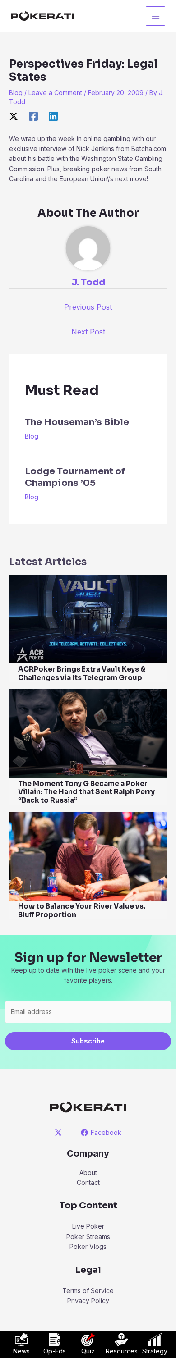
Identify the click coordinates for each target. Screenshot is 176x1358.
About (88, 1172)
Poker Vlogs (88, 1246)
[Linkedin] (53, 116)
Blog (16, 92)
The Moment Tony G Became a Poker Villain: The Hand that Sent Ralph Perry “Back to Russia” (86, 792)
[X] (13, 116)
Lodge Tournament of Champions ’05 (75, 477)
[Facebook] (33, 116)
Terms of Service (88, 1290)
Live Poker (88, 1226)
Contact (88, 1182)
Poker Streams (88, 1236)
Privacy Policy (88, 1300)
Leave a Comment (55, 92)
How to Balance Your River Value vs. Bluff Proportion (81, 910)
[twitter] (59, 1132)
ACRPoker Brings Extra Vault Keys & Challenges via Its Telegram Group (82, 673)
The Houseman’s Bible (77, 422)
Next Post (88, 331)
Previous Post (88, 306)
